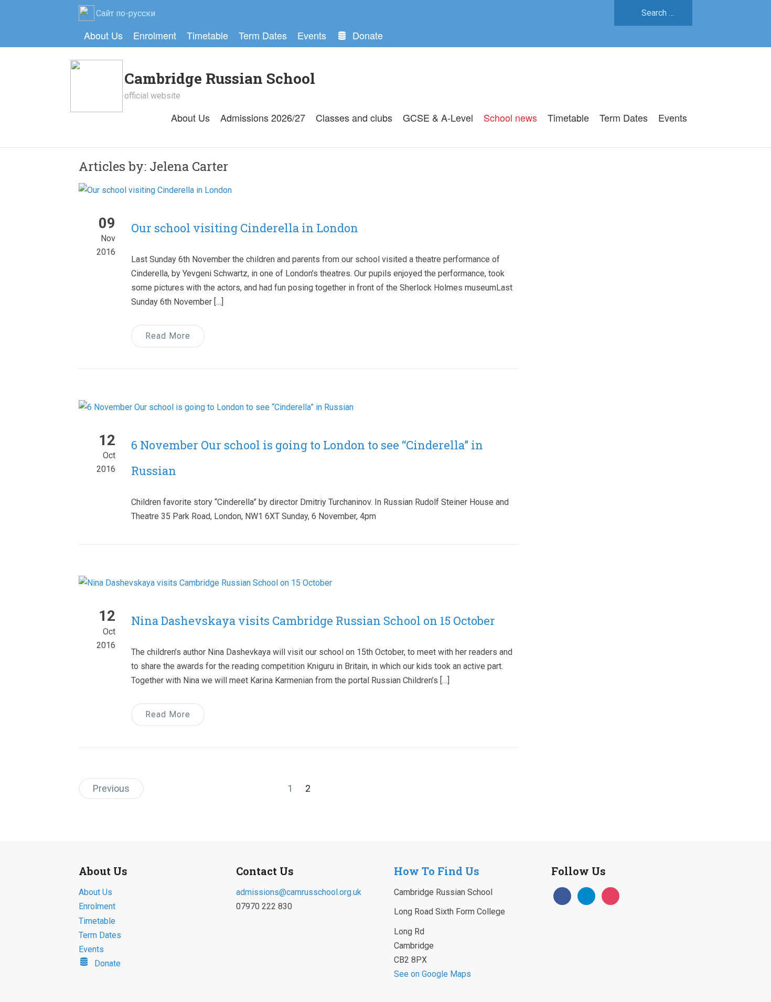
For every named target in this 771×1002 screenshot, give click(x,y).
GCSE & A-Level (438, 117)
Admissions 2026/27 (262, 117)
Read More (167, 336)
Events (311, 35)
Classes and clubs (354, 117)
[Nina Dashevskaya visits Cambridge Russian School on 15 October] (205, 582)
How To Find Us (436, 871)
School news (510, 117)
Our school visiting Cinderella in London (244, 227)
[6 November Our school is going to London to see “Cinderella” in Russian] (216, 407)
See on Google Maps (432, 974)
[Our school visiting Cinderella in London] (155, 190)
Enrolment (154, 35)
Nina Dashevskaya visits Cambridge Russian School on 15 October (313, 620)
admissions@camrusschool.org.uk (298, 892)
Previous (111, 788)
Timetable (207, 35)
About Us (103, 35)
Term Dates (263, 35)
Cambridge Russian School (219, 78)
